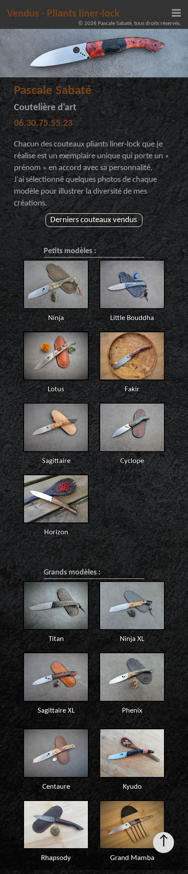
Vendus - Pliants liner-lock (63, 14)
